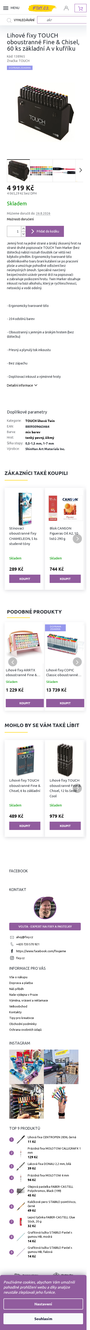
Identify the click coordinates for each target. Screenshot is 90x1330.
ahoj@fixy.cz (24, 937)
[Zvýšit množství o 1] (23, 228)
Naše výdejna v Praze (23, 994)
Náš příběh (16, 988)
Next (77, 661)
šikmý (49, 437)
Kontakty (15, 1012)
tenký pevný (34, 437)
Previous (12, 661)
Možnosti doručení (20, 219)
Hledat (22, 20)
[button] (12, 538)
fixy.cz (20, 958)
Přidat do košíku (48, 231)
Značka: (18, 61)
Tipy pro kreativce (21, 1017)
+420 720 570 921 (27, 944)
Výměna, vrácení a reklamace (28, 1000)
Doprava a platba (21, 982)
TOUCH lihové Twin (40, 421)
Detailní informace (20, 385)
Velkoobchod (18, 1006)
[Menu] (7, 8)
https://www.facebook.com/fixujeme (41, 951)
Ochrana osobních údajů (25, 1029)
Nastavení (43, 1303)
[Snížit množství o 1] (23, 234)
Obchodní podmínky (22, 1023)
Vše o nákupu (18, 977)
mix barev (32, 432)
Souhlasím (43, 1318)
